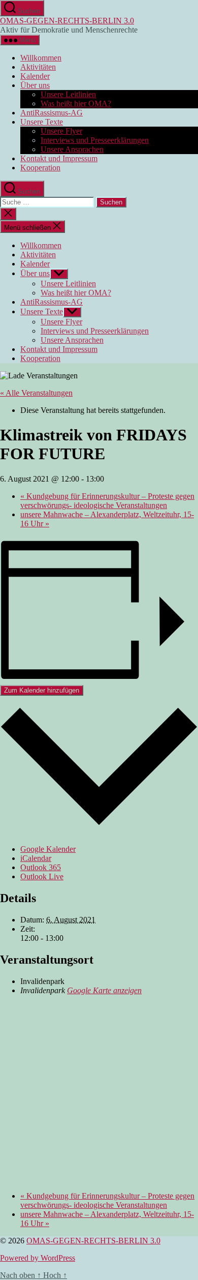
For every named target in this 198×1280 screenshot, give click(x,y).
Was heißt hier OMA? (76, 103)
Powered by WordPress (37, 1258)
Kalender (35, 76)
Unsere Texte (41, 121)
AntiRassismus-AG (51, 112)
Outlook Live (41, 876)
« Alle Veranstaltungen (36, 393)
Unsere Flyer (61, 131)
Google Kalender (48, 849)
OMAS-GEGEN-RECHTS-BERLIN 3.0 (67, 20)
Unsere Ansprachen (72, 149)
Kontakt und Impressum (58, 158)
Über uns (35, 85)
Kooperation (40, 167)
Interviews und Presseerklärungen (95, 140)
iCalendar (35, 858)
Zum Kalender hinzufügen (41, 690)
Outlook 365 (40, 867)
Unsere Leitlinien (68, 94)
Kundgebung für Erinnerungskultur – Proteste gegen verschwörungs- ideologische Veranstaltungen (107, 501)
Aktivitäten (38, 67)
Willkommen (40, 57)
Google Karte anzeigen (104, 990)
